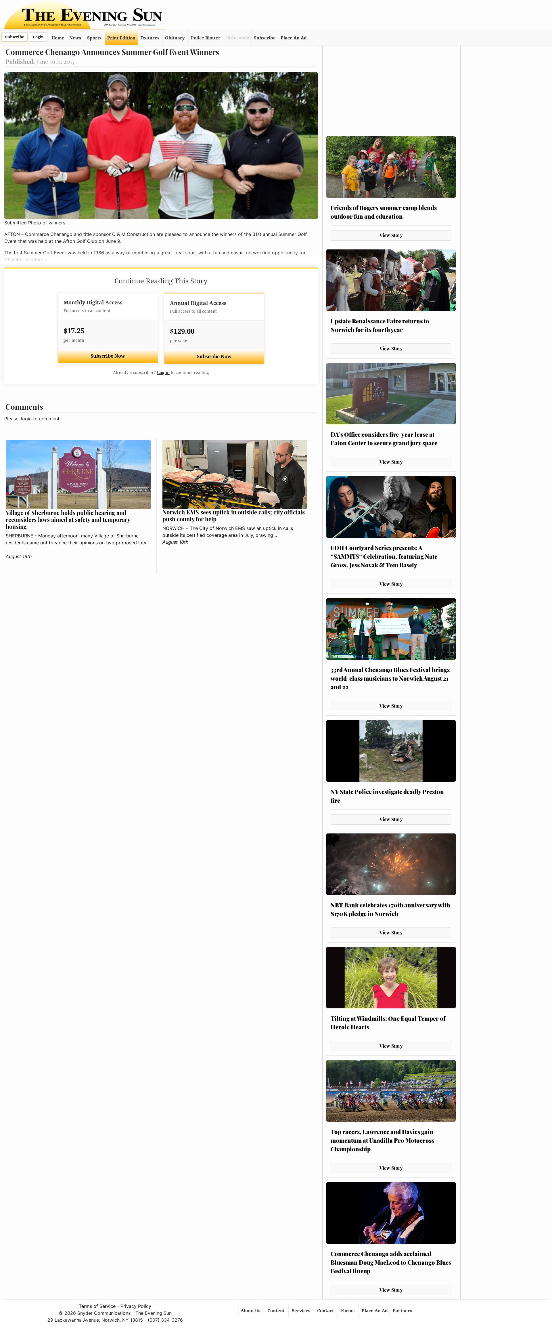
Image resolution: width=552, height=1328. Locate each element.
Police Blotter (206, 38)
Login (38, 37)
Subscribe (14, 37)
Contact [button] (326, 1310)
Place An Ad (294, 38)
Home (57, 38)
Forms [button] (348, 1310)
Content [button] (276, 1310)
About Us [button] (251, 1310)
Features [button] (149, 38)
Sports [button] (94, 38)
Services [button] (301, 1310)
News (75, 38)
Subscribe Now (108, 356)
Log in (163, 372)
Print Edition (121, 38)
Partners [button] (403, 1310)
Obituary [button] (175, 38)
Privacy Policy (135, 1306)
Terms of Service (97, 1306)
